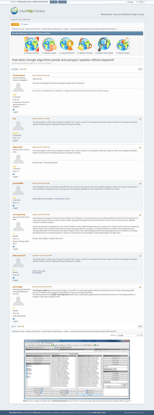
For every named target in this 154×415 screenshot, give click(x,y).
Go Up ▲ (142, 412)
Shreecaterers (19, 75)
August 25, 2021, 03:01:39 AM (40, 183)
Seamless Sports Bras (56, 238)
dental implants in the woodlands (42, 199)
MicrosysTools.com (50, 412)
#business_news (37, 162)
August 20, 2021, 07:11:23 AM (40, 118)
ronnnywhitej (19, 214)
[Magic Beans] (14, 318)
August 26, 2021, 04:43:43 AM (40, 214)
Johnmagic (17, 287)
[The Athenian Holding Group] (14, 174)
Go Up (13, 326)
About (42, 412)
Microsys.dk (66, 412)
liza (14, 118)
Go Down (14, 69)
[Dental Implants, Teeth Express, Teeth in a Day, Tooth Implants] (14, 205)
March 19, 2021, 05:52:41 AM (40, 75)
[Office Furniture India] (14, 278)
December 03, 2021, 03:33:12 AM (41, 287)
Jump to (113, 335)
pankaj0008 (18, 183)
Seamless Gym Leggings (40, 238)
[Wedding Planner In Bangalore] (14, 109)
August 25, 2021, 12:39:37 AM (40, 147)
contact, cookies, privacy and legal (82, 412)
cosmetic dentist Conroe (62, 199)
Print (140, 69)
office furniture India (38, 271)
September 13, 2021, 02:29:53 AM (42, 255)
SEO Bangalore (37, 273)
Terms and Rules (133, 412)
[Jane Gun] (14, 246)
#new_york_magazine (51, 162)
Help (125, 412)
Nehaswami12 (19, 255)
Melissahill (17, 147)
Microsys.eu (59, 412)
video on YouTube (41, 401)
